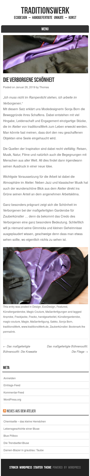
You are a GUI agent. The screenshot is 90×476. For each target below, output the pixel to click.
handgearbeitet (47, 316)
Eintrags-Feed (11, 385)
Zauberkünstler (59, 326)
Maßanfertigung (39, 321)
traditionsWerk (45, 10)
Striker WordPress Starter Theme (30, 467)
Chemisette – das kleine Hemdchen (24, 421)
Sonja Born (65, 321)
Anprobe (8, 316)
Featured (62, 306)
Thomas (44, 87)
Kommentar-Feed (13, 392)
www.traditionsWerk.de (34, 326)
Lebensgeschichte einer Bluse (21, 428)
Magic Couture (35, 311)
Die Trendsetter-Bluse (16, 443)
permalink (9, 331)
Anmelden (9, 378)
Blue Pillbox (10, 435)
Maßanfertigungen (56, 311)
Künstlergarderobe (14, 311)
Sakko (54, 321)
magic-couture (11, 321)
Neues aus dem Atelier (21, 411)
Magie (25, 321)
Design (36, 306)
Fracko (33, 316)
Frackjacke (21, 316)
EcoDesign (48, 306)
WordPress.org (12, 399)
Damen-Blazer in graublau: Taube (23, 450)
